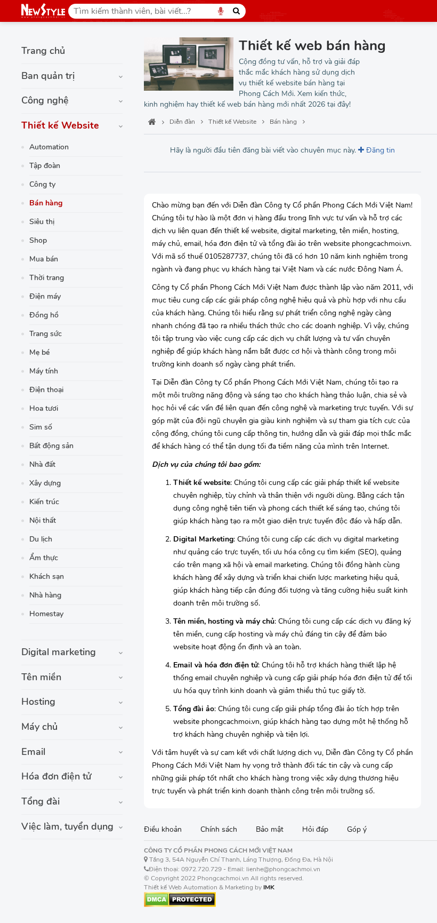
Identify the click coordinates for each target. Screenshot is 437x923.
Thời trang (46, 278)
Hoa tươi (43, 408)
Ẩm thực (43, 558)
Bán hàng (45, 203)
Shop (38, 240)
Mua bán (43, 259)
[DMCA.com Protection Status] (180, 899)
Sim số (40, 427)
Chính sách (218, 829)
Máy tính (43, 371)
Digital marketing (58, 652)
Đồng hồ (44, 315)
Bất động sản (51, 446)
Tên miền (41, 677)
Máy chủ (39, 726)
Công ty (42, 184)
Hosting (38, 701)
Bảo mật (270, 829)
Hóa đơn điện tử (56, 776)
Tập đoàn (44, 166)
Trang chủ (43, 50)
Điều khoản (163, 829)
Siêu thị (41, 222)
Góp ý (357, 829)
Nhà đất (42, 464)
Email (33, 751)
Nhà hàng (45, 595)
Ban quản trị (48, 75)
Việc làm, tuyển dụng (67, 826)
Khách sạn (46, 576)
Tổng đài (40, 801)
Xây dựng (45, 483)
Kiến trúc (44, 502)
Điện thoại (46, 390)
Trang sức (45, 334)
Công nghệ (45, 100)
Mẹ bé (39, 352)
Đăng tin (379, 150)
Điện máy (45, 296)
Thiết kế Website (60, 125)
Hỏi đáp (315, 829)
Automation (49, 147)
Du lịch (40, 539)
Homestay (46, 614)
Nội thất (42, 520)
